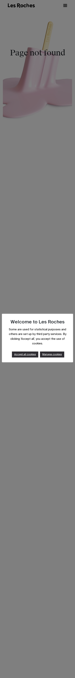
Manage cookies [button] (52, 354)
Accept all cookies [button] (25, 354)
